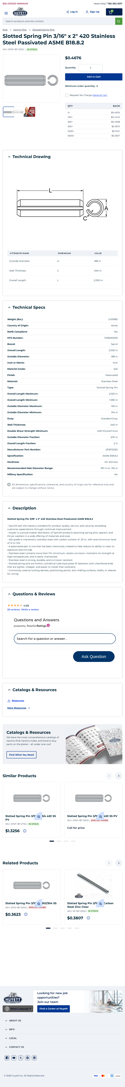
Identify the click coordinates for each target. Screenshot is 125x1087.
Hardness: (13, 461)
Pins (5, 29)
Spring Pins (20, 29)
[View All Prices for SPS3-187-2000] (26, 914)
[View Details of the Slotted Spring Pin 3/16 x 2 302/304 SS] (31, 884)
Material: (12, 381)
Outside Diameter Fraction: (23, 437)
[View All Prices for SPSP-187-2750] (24, 831)
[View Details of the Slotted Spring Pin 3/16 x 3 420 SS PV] (93, 797)
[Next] (118, 775)
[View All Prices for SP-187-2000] (88, 918)
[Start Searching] (118, 21)
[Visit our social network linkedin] (34, 1057)
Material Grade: (16, 368)
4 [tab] (73, 841)
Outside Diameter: (18, 356)
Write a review (30, 609)
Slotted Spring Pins (43, 29)
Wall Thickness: (16, 424)
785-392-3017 (114, 3)
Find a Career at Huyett (54, 1008)
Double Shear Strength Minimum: (27, 430)
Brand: (11, 344)
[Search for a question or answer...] (65, 638)
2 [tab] (58, 841)
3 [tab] (66, 841)
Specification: (15, 455)
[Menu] (6, 13)
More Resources (16, 707)
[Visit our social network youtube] (13, 1057)
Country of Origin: (18, 325)
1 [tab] (51, 841)
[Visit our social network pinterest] (27, 1057)
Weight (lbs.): (15, 319)
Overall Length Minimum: (22, 399)
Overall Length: (16, 350)
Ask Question (94, 656)
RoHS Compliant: (17, 331)
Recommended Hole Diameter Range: (30, 468)
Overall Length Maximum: (22, 393)
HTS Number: (15, 337)
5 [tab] (76, 928)
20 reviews (13, 609)
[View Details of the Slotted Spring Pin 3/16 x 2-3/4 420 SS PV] (31, 797)
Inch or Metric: (16, 362)
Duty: (10, 418)
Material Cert (99, 95)
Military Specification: (20, 474)
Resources (18, 700)
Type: (10, 387)
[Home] (20, 12)
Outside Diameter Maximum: (24, 406)
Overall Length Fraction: (21, 443)
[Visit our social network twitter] (20, 1057)
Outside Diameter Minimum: (24, 412)
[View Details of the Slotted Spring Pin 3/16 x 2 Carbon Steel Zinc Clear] (93, 884)
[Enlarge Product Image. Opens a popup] (38, 816)
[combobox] (62, 21)
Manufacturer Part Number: (24, 449)
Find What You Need (21, 754)
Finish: (11, 375)
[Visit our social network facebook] (7, 1057)
